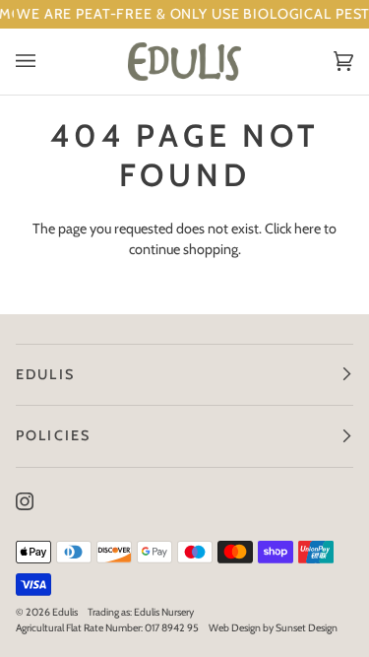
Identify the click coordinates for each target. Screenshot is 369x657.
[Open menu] (45, 62)
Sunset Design (307, 628)
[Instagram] (24, 501)
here (307, 228)
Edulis (65, 612)
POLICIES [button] (53, 435)
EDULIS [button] (45, 374)
